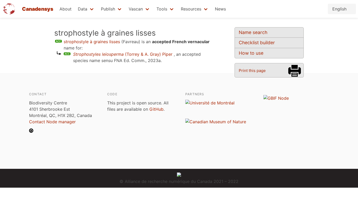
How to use (251, 53)
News (220, 9)
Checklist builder (257, 42)
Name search (253, 32)
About (65, 9)
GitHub (156, 109)
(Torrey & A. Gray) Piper (122, 54)
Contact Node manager (52, 121)
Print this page (252, 70)
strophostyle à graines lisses (92, 41)
